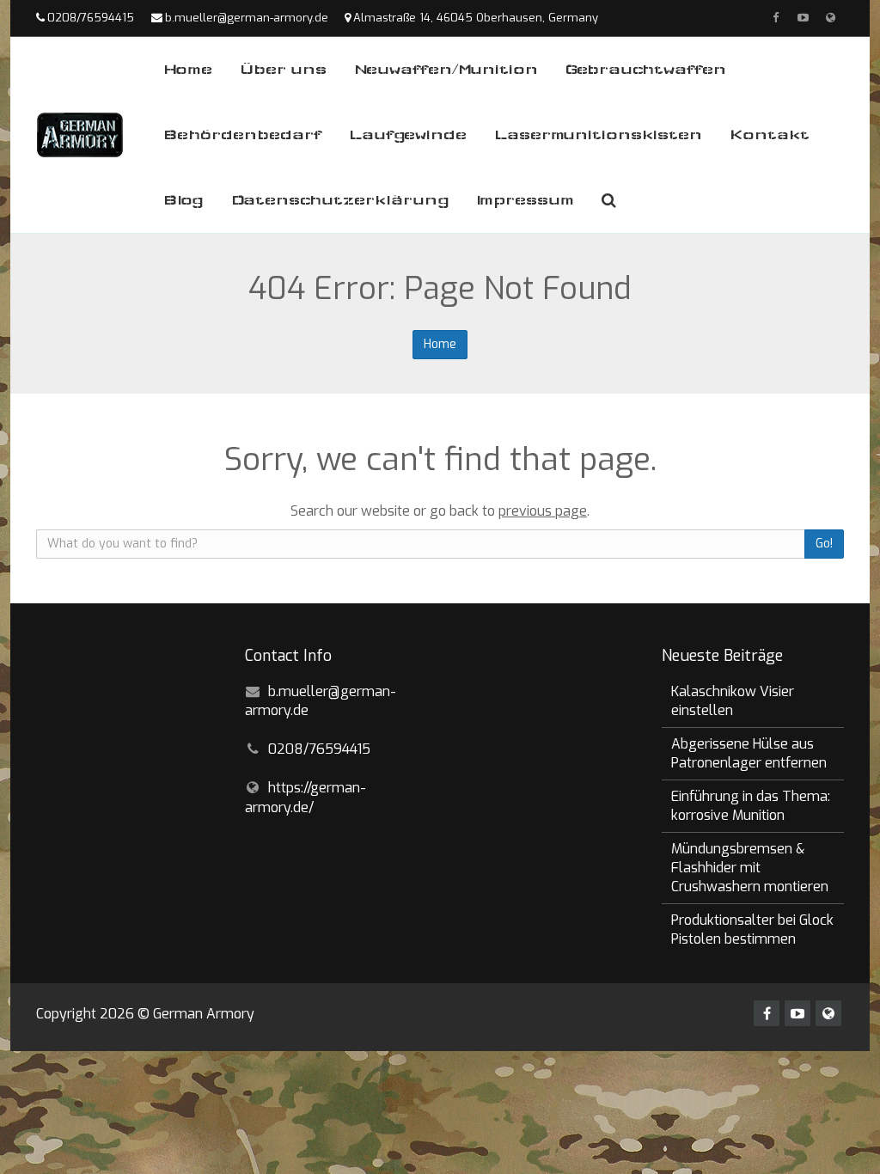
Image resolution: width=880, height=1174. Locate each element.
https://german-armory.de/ (305, 797)
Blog (183, 200)
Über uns (283, 69)
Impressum (525, 200)
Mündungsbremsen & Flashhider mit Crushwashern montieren (749, 868)
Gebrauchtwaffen (645, 69)
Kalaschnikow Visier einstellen (732, 700)
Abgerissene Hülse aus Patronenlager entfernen (749, 753)
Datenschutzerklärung (340, 200)
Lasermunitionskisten (598, 134)
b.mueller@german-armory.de (246, 17)
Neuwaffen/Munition (446, 69)
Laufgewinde (408, 134)
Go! (824, 543)
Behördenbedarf (242, 134)
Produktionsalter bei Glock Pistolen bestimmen (752, 929)
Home (187, 69)
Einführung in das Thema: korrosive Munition (750, 805)
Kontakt (770, 134)
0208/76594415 (90, 17)
